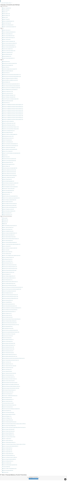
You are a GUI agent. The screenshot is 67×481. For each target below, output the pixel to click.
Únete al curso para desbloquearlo (33, 478)
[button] (0, 0)
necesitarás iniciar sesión (36, 477)
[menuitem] (0, 1)
